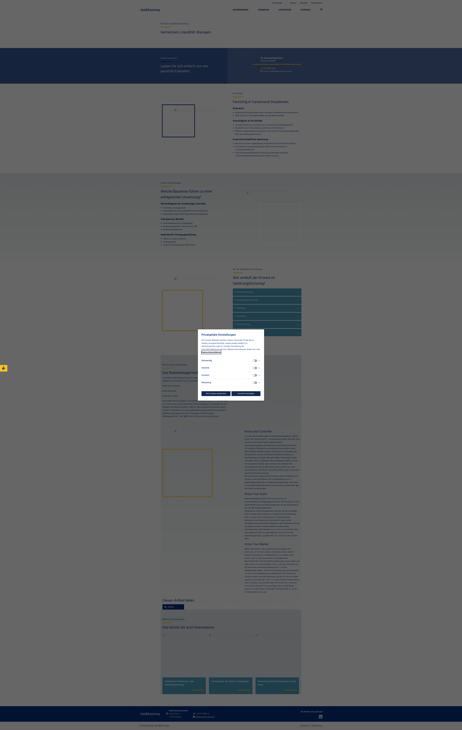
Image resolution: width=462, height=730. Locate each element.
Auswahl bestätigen (246, 393)
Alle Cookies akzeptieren (216, 393)
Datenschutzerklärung (211, 352)
